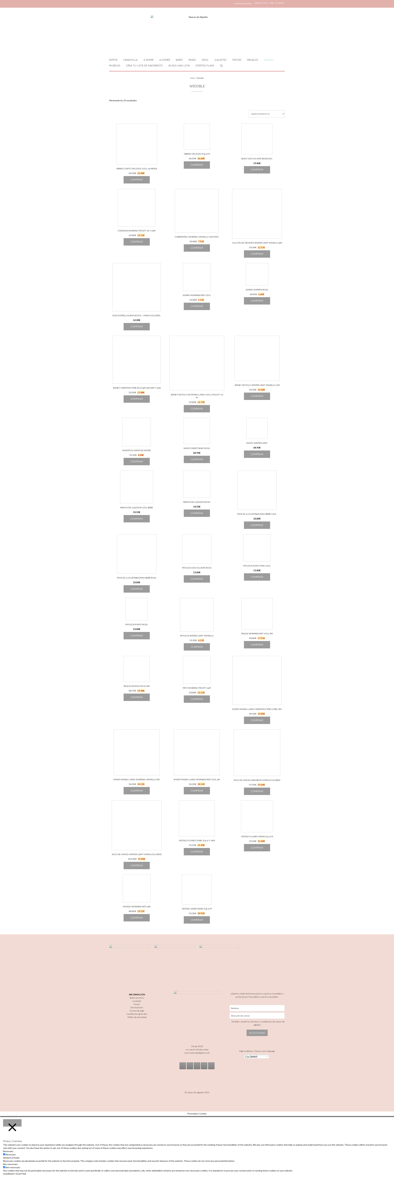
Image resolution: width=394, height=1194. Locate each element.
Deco (205, 60)
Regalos (252, 60)
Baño (179, 60)
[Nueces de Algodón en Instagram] (182, 1065)
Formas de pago (137, 1010)
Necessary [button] (8, 1151)
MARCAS (268, 60)
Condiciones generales (137, 1014)
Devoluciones (137, 1007)
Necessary (11, 1154)
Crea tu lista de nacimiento (144, 65)
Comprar (136, 179)
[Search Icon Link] (221, 67)
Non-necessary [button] (10, 1164)
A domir (149, 60)
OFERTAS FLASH (205, 65)
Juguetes (220, 60)
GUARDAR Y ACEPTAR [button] (14, 1173)
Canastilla (130, 60)
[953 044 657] (204, 1065)
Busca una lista (179, 65)
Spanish (253, 1056)
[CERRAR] (12, 1123)
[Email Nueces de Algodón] (190, 1065)
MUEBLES (114, 65)
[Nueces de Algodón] (197, 33)
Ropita (113, 60)
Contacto (137, 1001)
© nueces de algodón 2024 (197, 1092)
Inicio (192, 78)
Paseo (192, 60)
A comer (164, 60)
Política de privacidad (136, 1017)
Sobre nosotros (137, 997)
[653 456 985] (211, 1065)
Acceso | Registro (243, 3)
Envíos (137, 1004)
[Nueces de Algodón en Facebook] (197, 1065)
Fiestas (236, 60)
